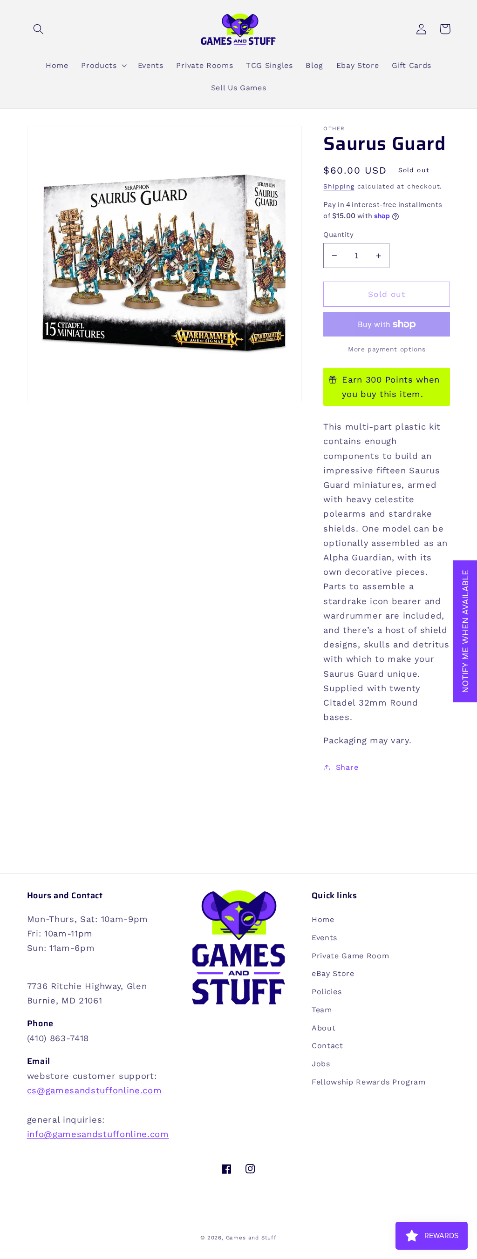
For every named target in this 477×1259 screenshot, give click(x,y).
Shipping (338, 186)
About (323, 1027)
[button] (39, 29)
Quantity (338, 234)
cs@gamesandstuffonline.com (94, 1090)
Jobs (321, 1063)
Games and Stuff (251, 1237)
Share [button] (347, 767)
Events (324, 937)
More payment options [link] (387, 349)
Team (322, 1009)
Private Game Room (350, 955)
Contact (327, 1045)
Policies (327, 991)
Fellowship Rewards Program (369, 1081)
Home (323, 919)
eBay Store (333, 973)
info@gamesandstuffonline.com (98, 1134)
